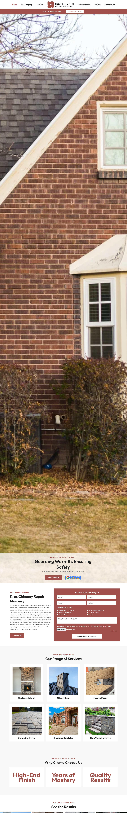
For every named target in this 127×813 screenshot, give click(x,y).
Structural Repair (64, 614)
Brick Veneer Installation (66, 610)
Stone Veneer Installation (96, 610)
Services (40, 4)
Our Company (26, 4)
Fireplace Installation (65, 612)
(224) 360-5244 (56, 12)
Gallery (98, 4)
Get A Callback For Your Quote (86, 636)
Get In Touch (110, 4)
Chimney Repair (94, 612)
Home (14, 4)
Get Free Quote (84, 4)
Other (91, 614)
